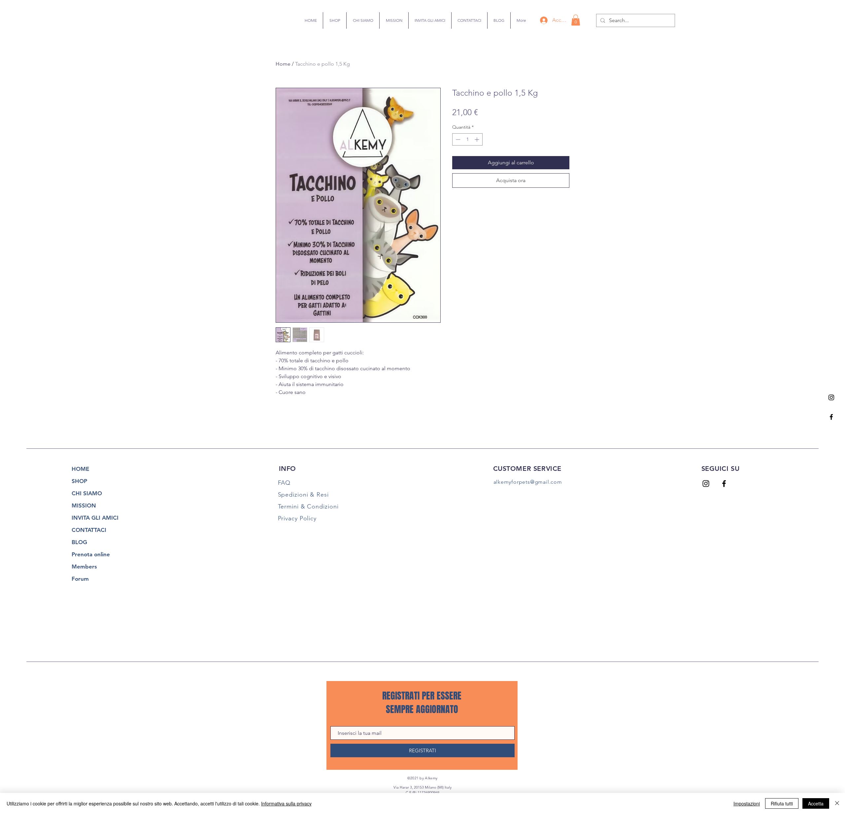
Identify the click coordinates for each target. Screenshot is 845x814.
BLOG (79, 542)
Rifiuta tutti (782, 803)
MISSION (84, 505)
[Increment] (477, 139)
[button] (575, 20)
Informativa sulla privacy (286, 803)
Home (283, 64)
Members (84, 566)
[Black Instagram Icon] (831, 397)
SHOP (79, 481)
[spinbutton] (467, 139)
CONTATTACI (89, 530)
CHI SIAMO (87, 493)
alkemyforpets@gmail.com (527, 482)
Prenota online (91, 554)
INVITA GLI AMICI (95, 517)
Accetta (816, 803)
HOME (80, 469)
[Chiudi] (837, 803)
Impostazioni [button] (746, 803)
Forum (80, 578)
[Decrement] (457, 139)
